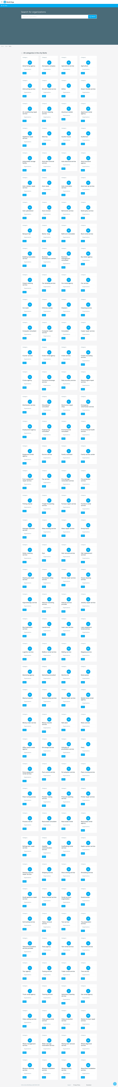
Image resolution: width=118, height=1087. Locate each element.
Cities (6, 46)
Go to (24, 73)
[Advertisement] (59, 29)
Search (93, 16)
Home (2, 46)
